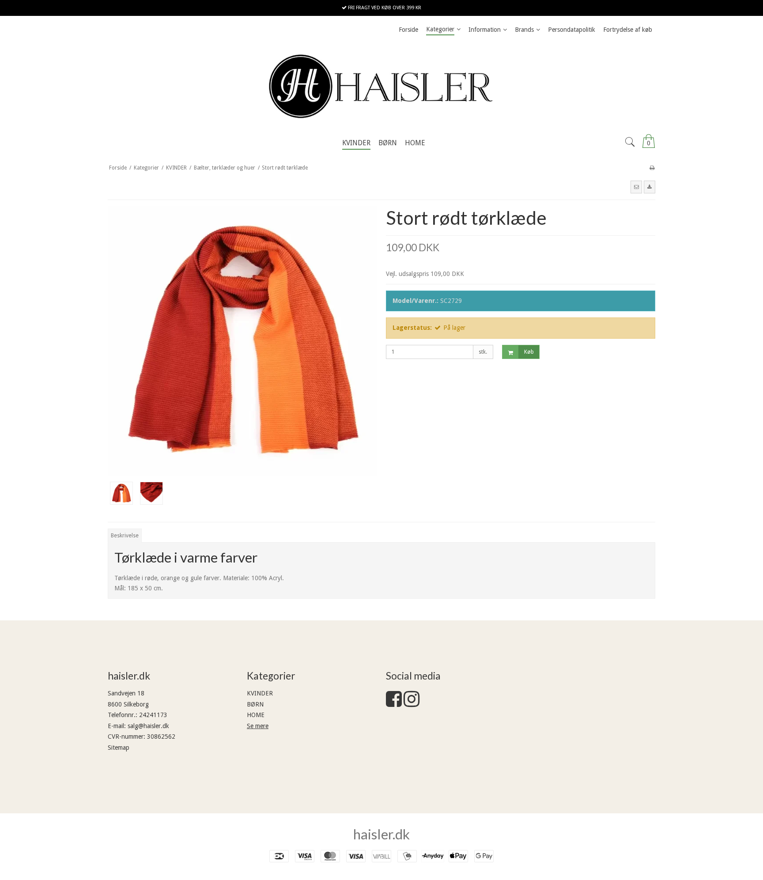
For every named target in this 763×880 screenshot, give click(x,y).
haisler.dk (381, 834)
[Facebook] (394, 703)
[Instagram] (411, 703)
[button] (636, 187)
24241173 (153, 714)
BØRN (255, 704)
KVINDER (260, 693)
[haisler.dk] (381, 86)
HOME (255, 714)
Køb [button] (529, 352)
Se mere (257, 725)
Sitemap (118, 747)
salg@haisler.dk (148, 725)
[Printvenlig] (652, 168)
